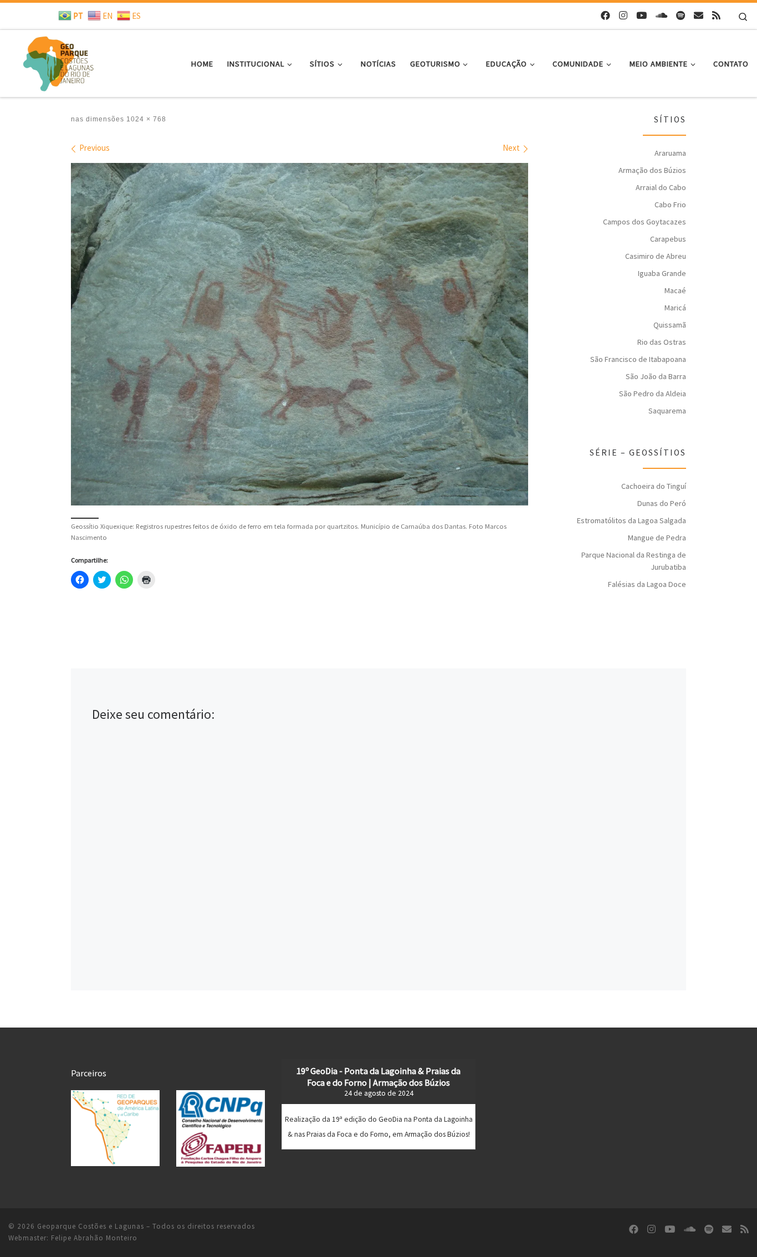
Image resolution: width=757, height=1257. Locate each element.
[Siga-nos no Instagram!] (623, 15)
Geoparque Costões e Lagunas (90, 1226)
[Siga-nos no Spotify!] (680, 15)
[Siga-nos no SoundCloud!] (661, 15)
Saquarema (667, 411)
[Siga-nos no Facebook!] (605, 15)
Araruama (670, 153)
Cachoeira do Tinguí (653, 486)
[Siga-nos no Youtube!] (641, 15)
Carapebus (668, 239)
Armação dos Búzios (652, 170)
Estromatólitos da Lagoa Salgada (631, 520)
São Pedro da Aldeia (652, 393)
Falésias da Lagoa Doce (647, 584)
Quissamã (669, 325)
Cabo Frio (670, 204)
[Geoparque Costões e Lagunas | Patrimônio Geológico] (58, 61)
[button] (115, 1128)
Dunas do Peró (661, 503)
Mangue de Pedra (657, 538)
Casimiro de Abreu (655, 256)
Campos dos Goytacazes (644, 222)
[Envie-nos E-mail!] (698, 15)
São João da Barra (656, 376)
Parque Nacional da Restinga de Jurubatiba (633, 561)
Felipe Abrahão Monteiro (94, 1238)
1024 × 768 (145, 119)
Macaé (675, 290)
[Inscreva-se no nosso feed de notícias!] (716, 15)
